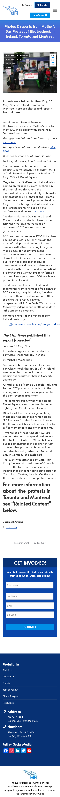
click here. (9, 142)
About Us (7, 670)
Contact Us (8, 676)
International (11, 63)
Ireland (8, 67)
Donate (6, 683)
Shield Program (11, 696)
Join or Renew (10, 689)
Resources (8, 702)
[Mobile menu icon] (55, 10)
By (21, 543)
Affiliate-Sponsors (13, 59)
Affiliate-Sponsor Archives (17, 55)
